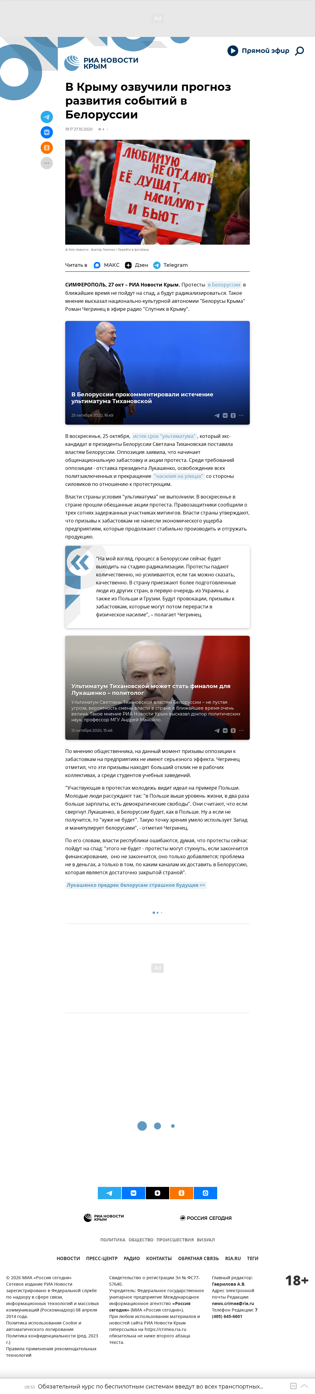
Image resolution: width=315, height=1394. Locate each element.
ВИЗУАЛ (206, 1240)
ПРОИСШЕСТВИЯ (175, 1240)
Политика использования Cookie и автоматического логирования (43, 1326)
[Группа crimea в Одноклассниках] (181, 1193)
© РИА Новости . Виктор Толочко (90, 249)
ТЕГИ (252, 1259)
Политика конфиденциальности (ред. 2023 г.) (52, 1339)
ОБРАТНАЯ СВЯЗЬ (198, 1259)
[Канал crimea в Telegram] (109, 1193)
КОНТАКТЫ (159, 1259)
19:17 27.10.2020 (79, 129)
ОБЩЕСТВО (141, 1240)
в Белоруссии (224, 285)
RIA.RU (233, 1259)
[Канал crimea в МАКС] (205, 1193)
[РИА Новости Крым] (101, 63)
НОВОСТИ (68, 1259)
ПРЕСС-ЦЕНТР (102, 1259)
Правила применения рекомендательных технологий (51, 1352)
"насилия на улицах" (178, 476)
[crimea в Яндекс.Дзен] (157, 1193)
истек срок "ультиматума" (164, 436)
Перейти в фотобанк (133, 249)
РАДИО (132, 1259)
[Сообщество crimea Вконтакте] (133, 1193)
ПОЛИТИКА (113, 1240)
